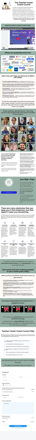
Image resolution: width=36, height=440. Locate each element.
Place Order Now (18, 426)
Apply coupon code (20, 397)
